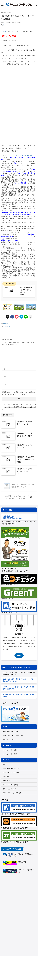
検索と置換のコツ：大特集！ (11, 731)
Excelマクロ (6, 25)
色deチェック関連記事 (9, 788)
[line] (26, 317)
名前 (3, 369)
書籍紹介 (5, 323)
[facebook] (12, 317)
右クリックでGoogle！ (26, 854)
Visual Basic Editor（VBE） (11, 784)
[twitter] (7, 317)
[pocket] (17, 317)
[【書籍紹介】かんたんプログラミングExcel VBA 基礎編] (21, 317)
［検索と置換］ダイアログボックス (13, 735)
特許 (4, 764)
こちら (3, 31)
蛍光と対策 (22, 862)
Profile (19, 655)
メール (4, 376)
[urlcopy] (30, 317)
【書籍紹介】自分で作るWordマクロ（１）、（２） (25, 471)
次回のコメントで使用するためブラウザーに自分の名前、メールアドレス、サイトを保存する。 (18, 393)
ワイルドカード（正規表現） (11, 772)
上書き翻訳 (6, 776)
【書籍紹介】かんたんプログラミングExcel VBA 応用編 (25, 459)
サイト (4, 384)
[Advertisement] (16, 891)
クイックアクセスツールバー (11, 768)
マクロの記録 (6, 780)
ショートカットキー (8, 739)
